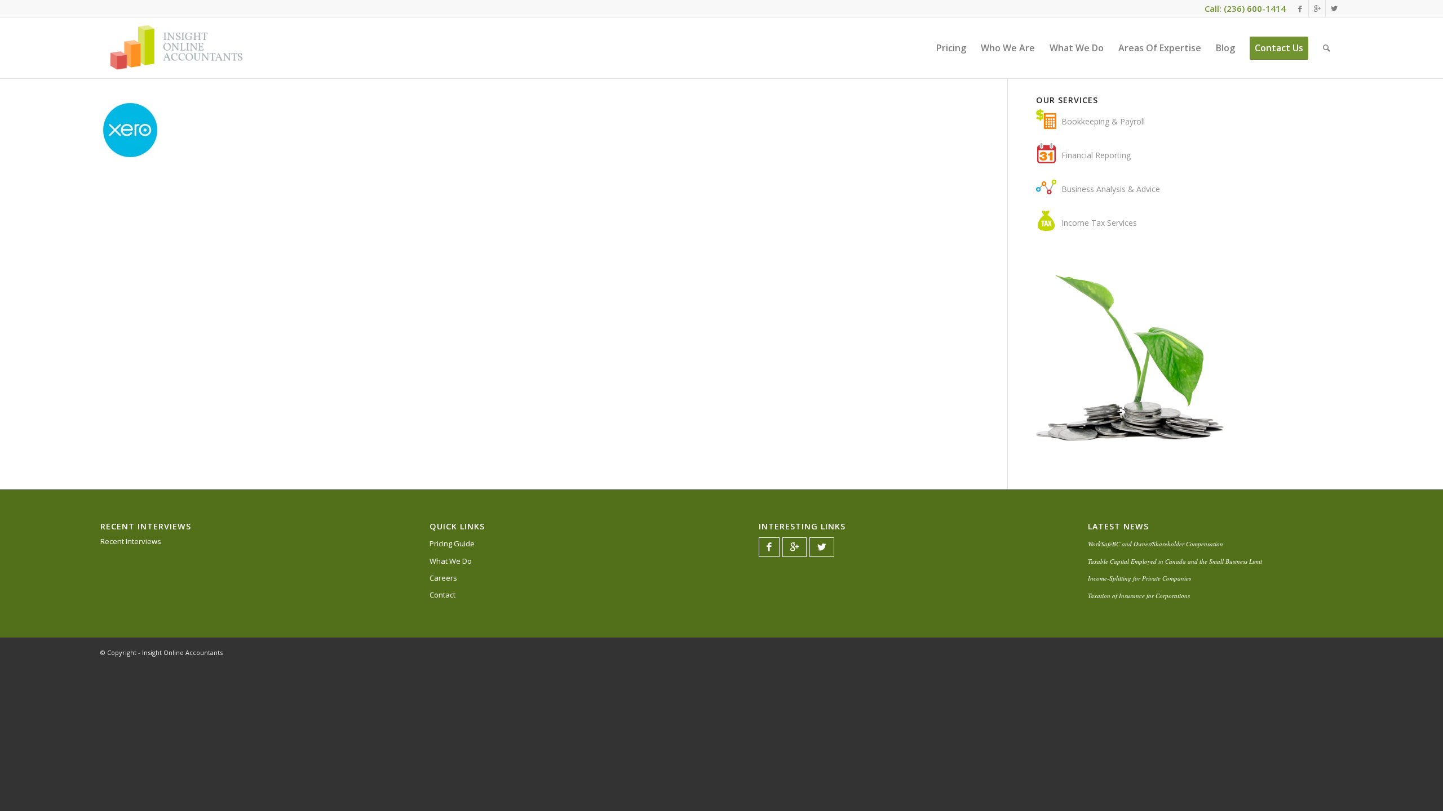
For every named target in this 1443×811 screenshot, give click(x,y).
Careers (443, 578)
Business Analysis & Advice (1110, 189)
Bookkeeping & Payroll (1103, 121)
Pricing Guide (452, 543)
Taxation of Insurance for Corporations (1139, 595)
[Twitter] (1334, 8)
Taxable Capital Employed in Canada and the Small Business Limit (1175, 561)
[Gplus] (1317, 8)
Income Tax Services (1099, 222)
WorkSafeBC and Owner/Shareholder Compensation (1155, 544)
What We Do (451, 561)
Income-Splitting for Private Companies (1139, 578)
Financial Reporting (1096, 155)
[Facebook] (1300, 8)
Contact (442, 595)
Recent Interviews (130, 541)
